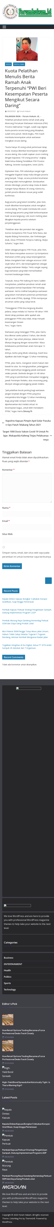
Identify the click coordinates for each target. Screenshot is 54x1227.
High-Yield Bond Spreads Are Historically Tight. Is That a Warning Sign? (26, 1083)
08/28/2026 (9, 1131)
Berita (8, 64)
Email (6, 521)
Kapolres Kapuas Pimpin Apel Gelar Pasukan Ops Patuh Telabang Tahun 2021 (28, 422)
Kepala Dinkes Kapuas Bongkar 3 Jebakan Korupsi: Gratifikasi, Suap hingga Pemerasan (26, 1125)
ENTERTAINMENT (13, 964)
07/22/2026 (9, 1037)
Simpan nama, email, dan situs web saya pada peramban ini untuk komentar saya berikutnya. (26, 554)
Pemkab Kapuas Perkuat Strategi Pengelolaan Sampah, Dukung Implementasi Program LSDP (24, 1151)
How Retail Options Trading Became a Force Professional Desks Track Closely (23, 1032)
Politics (7, 976)
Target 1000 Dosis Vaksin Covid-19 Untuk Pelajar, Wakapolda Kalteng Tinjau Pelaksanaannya (25, 435)
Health (7, 970)
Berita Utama (19, 64)
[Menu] (4, 27)
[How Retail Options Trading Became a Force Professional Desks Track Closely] (27, 1019)
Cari (48, 580)
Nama (6, 507)
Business (8, 957)
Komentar (8, 469)
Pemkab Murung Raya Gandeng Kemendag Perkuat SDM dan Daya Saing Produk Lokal (27, 1177)
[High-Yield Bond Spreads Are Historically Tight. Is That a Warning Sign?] (27, 1071)
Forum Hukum (24, 111)
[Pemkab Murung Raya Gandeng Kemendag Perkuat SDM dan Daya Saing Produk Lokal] (27, 1165)
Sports (7, 983)
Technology (10, 989)
